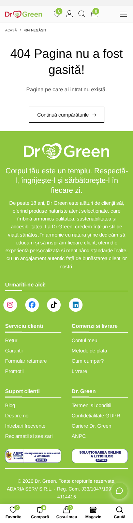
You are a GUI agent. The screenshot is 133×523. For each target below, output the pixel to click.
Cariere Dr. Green (91, 426)
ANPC (79, 436)
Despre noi (17, 415)
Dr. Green (45, 481)
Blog (10, 405)
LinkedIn (76, 305)
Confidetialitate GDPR (96, 415)
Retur (11, 340)
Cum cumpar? (88, 361)
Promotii (14, 371)
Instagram (10, 305)
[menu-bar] (123, 14)
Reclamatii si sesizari (29, 436)
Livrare (79, 371)
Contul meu (84, 340)
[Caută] (82, 14)
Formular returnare (26, 361)
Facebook (32, 305)
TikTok (54, 305)
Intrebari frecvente (25, 426)
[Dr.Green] (23, 14)
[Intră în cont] (69, 14)
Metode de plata (89, 350)
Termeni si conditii (91, 405)
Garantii (14, 350)
